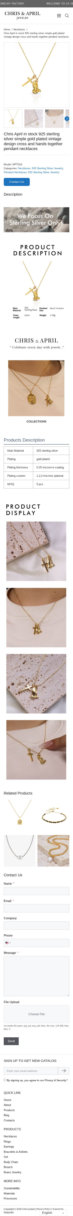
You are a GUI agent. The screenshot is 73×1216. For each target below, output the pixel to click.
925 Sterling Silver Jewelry (47, 168)
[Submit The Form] (63, 1071)
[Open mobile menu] (59, 15)
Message (10, 952)
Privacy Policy (43, 1209)
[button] (64, 47)
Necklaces (24, 168)
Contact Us (16, 181)
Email (7, 901)
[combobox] (8, 943)
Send (11, 1041)
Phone (8, 935)
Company (10, 918)
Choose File (36, 1014)
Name (8, 883)
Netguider (9, 1212)
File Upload (11, 1002)
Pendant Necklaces (15, 172)
